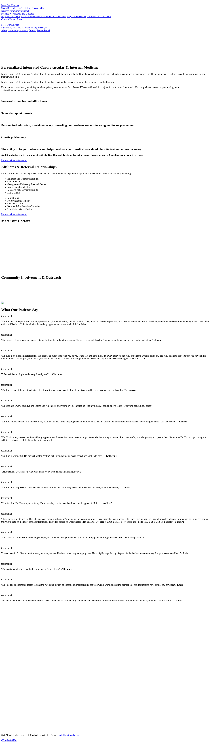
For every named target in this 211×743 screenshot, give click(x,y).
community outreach (20, 11)
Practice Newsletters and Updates (17, 13)
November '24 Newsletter (53, 16)
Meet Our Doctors (10, 5)
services (5, 11)
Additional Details (10, 247)
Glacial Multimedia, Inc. (68, 735)
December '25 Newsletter (99, 16)
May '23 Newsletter (10, 16)
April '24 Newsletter (31, 16)
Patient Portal (15, 19)
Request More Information (99, 61)
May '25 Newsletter (76, 16)
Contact (5, 19)
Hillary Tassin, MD (34, 8)
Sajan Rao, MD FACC (15, 48)
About (4, 30)
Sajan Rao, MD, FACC (12, 8)
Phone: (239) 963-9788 (12, 624)
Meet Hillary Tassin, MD (37, 27)
